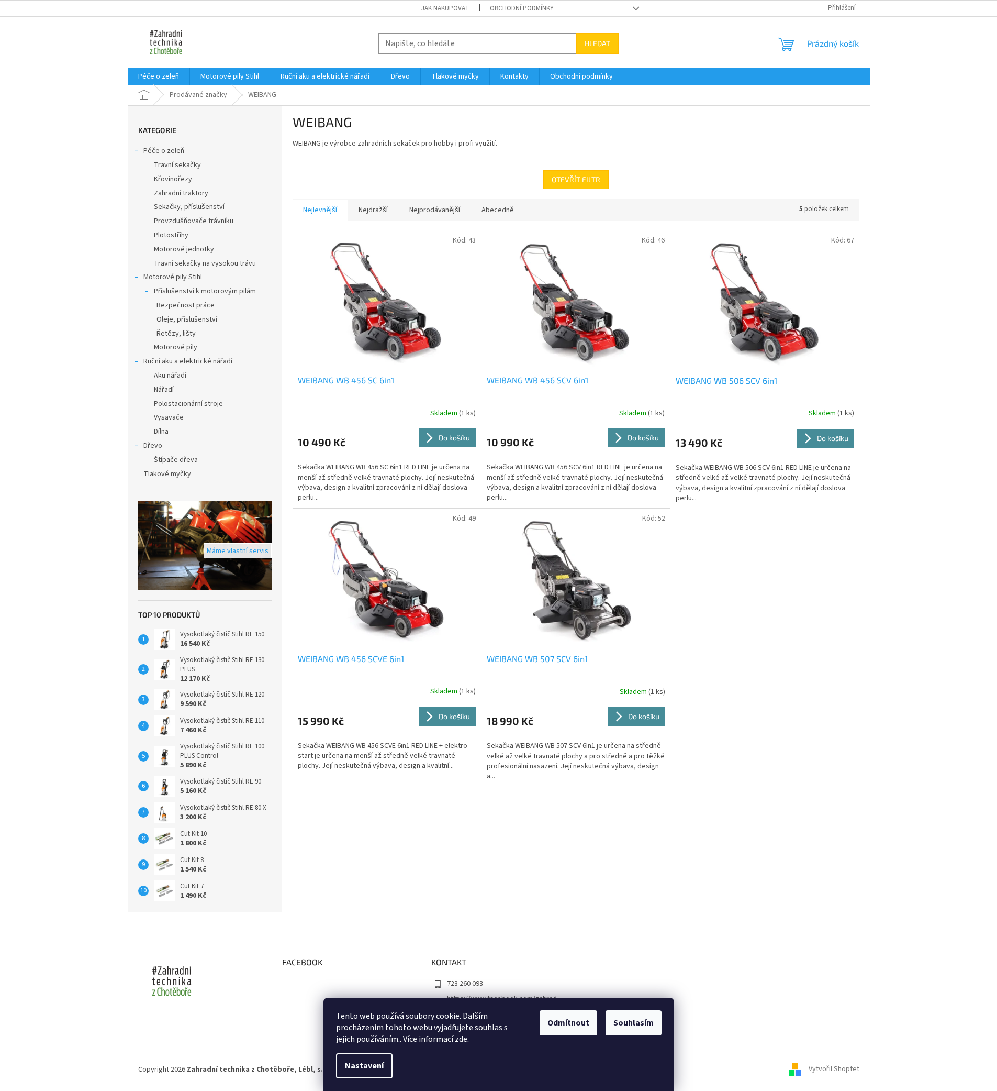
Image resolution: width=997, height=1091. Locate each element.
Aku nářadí (170, 375)
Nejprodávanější (434, 210)
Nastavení (364, 1066)
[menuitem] (158, 76)
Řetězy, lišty (176, 333)
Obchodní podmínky (522, 8)
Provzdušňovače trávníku (193, 221)
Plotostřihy (171, 235)
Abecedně (497, 210)
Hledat (597, 43)
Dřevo (152, 445)
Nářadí (164, 389)
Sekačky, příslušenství (189, 207)
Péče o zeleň (163, 151)
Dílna (161, 431)
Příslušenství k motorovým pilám (205, 291)
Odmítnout (568, 1023)
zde (461, 1039)
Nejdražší (373, 210)
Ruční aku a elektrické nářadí (187, 361)
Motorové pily (175, 347)
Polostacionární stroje (188, 404)
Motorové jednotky (184, 249)
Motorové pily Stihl (172, 277)
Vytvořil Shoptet (834, 1069)
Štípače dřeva (176, 460)
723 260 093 (465, 983)
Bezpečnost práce (185, 305)
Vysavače (169, 417)
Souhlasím (633, 1023)
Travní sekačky (177, 165)
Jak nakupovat (445, 8)
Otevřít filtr (576, 179)
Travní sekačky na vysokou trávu (205, 263)
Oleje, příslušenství (186, 319)
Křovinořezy (173, 179)
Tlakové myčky (167, 474)
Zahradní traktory (181, 193)
